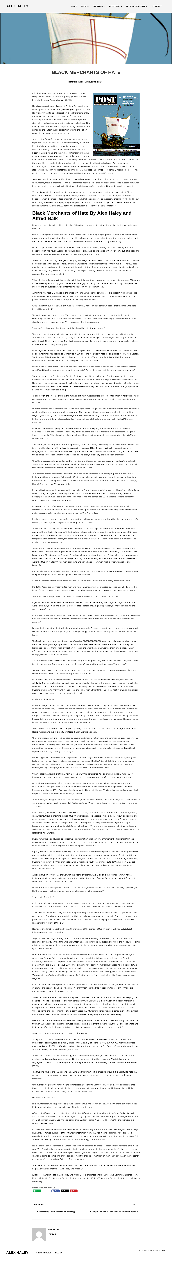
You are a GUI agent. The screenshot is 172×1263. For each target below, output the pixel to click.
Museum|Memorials (136, 6)
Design (58, 1253)
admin (52, 1234)
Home (74, 6)
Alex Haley (17, 6)
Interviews (115, 6)
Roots (84, 6)
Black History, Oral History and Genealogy (56, 1212)
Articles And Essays (93, 82)
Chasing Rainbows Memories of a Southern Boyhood (113, 1212)
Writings (98, 6)
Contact (157, 6)
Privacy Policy (43, 1253)
